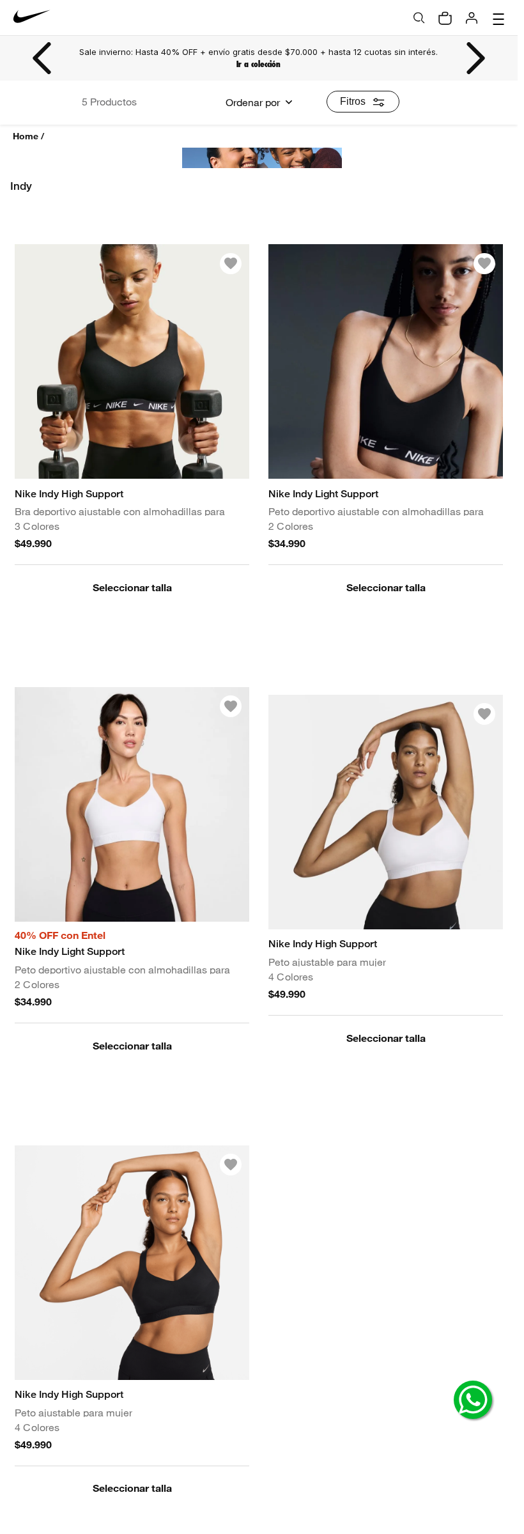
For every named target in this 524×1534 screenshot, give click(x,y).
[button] (132, 660)
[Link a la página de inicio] (30, 136)
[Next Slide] (475, 58)
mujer (206, 224)
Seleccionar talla (132, 661)
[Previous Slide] (43, 58)
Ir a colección (258, 64)
